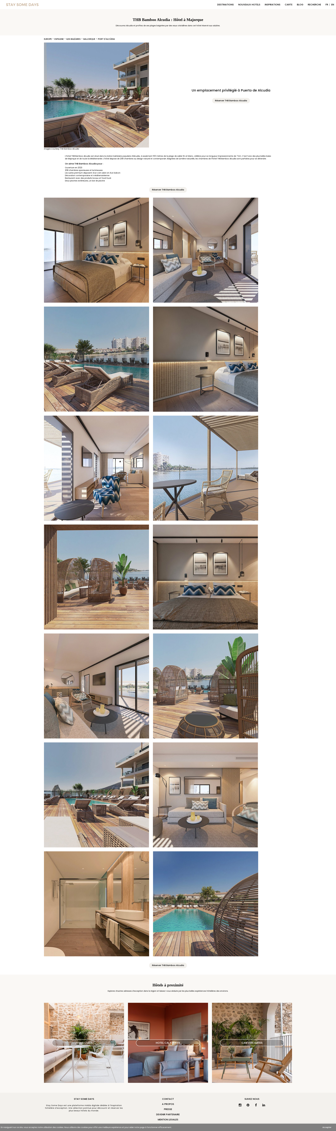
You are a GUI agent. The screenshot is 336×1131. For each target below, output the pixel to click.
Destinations (225, 4)
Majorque (89, 39)
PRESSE (168, 1109)
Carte (288, 4)
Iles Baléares (73, 39)
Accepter (326, 1127)
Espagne (59, 39)
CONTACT (168, 1098)
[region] (168, 1127)
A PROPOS (168, 1104)
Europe (48, 39)
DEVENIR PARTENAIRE (168, 1114)
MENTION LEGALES (168, 1119)
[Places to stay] (22, 4)
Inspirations (272, 4)
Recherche (314, 4)
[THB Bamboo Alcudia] (96, 95)
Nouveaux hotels (249, 4)
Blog (300, 4)
